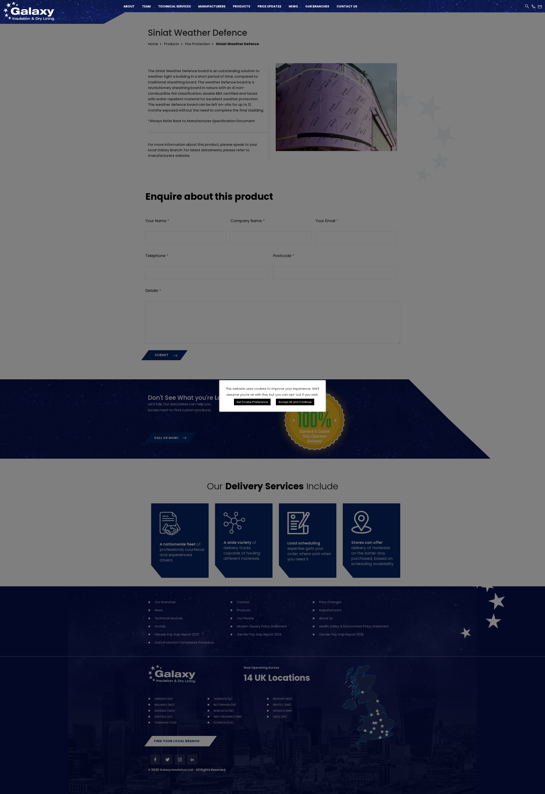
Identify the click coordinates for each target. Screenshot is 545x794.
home (153, 43)
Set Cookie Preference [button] (252, 402)
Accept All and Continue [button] (295, 402)
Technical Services (174, 6)
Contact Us (347, 6)
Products (241, 6)
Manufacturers (211, 6)
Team (146, 6)
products (171, 43)
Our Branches (317, 6)
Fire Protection (197, 43)
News (293, 6)
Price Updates (269, 6)
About (129, 6)
